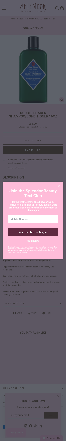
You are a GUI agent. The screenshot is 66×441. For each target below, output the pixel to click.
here (26, 252)
